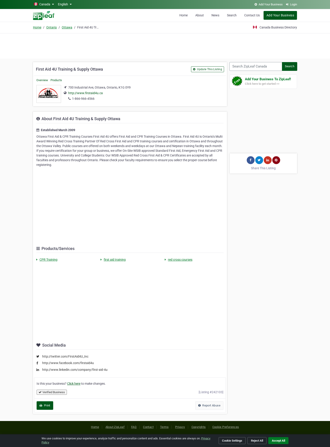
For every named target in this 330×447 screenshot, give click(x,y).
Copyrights (198, 427)
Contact (148, 427)
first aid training (115, 259)
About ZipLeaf (115, 427)
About (199, 15)
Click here (73, 383)
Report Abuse (211, 405)
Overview (42, 80)
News (215, 15)
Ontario (51, 27)
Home (183, 15)
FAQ (133, 427)
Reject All (257, 440)
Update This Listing (209, 69)
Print (46, 405)
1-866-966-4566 (83, 98)
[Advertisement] (165, 45)
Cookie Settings (232, 440)
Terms (164, 427)
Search (232, 15)
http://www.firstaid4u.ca (85, 93)
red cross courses (180, 259)
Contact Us (252, 15)
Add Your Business (280, 15)
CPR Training (48, 259)
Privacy (180, 427)
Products (56, 80)
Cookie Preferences (225, 427)
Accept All (278, 440)
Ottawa (67, 27)
